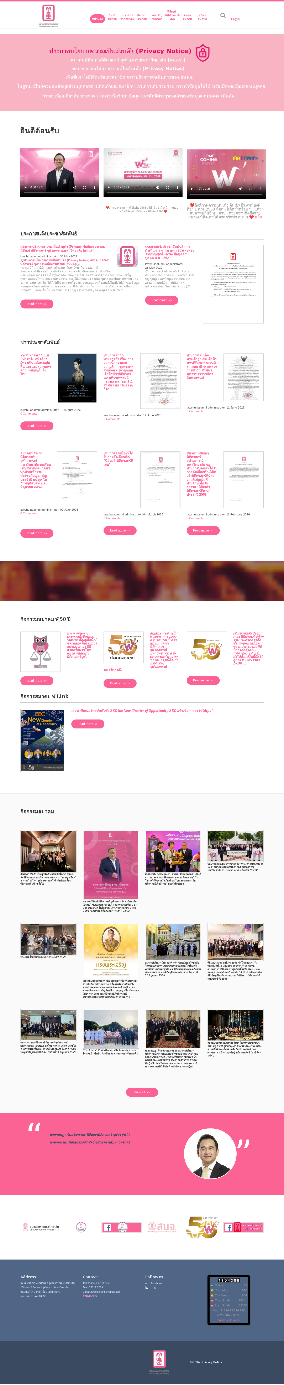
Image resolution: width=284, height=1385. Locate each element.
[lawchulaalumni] (48, 16)
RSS (153, 1288)
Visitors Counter (228, 1320)
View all (139, 1092)
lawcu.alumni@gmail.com (105, 1291)
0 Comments (28, 413)
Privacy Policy (211, 1362)
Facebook (156, 1283)
